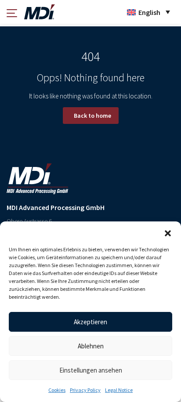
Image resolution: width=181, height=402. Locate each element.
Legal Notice (119, 390)
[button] (167, 232)
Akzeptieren (90, 322)
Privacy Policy (85, 390)
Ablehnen (91, 346)
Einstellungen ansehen (90, 370)
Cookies (56, 390)
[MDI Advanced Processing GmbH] (39, 11)
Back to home (92, 116)
